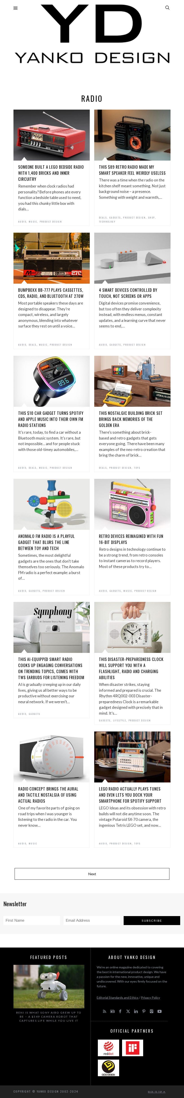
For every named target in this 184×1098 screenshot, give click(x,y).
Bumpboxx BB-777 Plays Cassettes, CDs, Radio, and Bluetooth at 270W (51, 293)
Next (92, 874)
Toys (137, 467)
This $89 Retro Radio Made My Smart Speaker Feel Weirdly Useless (132, 170)
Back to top (155, 1091)
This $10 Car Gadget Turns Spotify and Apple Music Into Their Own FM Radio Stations (50, 419)
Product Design (51, 221)
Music (33, 221)
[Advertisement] (92, 78)
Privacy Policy (150, 997)
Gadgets (115, 217)
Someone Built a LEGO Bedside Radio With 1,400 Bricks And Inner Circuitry (51, 173)
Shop (151, 217)
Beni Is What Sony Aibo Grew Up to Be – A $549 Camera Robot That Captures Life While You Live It (49, 1016)
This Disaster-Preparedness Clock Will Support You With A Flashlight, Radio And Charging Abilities (131, 668)
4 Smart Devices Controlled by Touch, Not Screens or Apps (128, 293)
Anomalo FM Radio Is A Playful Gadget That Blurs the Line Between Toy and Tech (46, 542)
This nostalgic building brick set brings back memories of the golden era (131, 419)
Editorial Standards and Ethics (117, 997)
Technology (107, 221)
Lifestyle (119, 720)
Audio (22, 221)
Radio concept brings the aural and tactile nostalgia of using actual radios (48, 795)
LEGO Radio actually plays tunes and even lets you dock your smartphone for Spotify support (130, 795)
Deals (103, 217)
